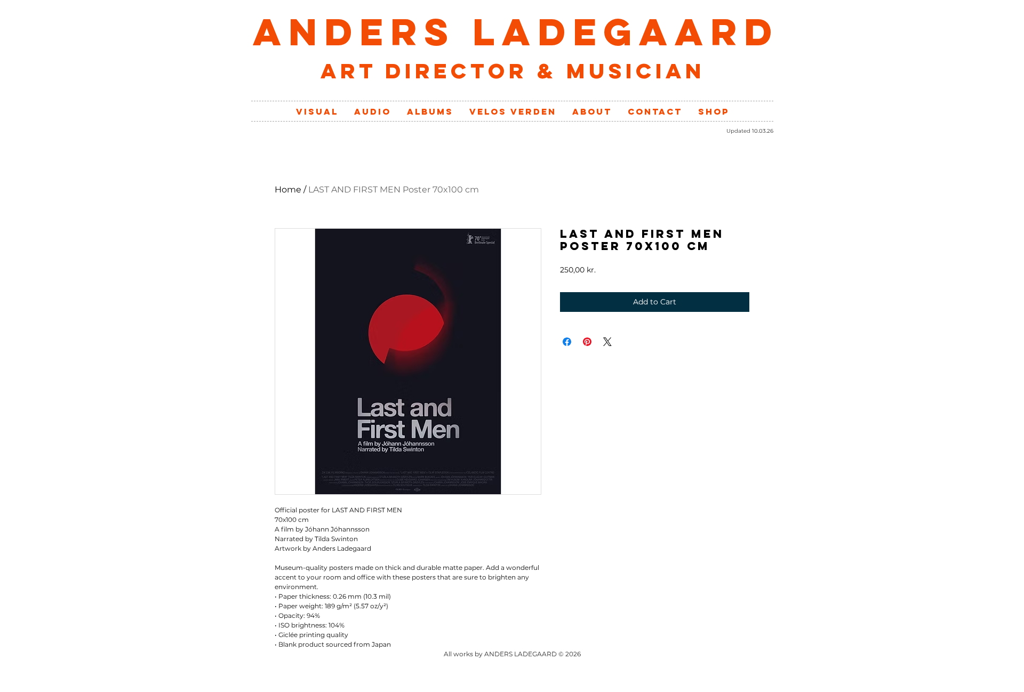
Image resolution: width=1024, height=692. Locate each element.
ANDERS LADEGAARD (516, 31)
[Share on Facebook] (567, 341)
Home (288, 189)
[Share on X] (607, 341)
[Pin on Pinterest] (587, 341)
